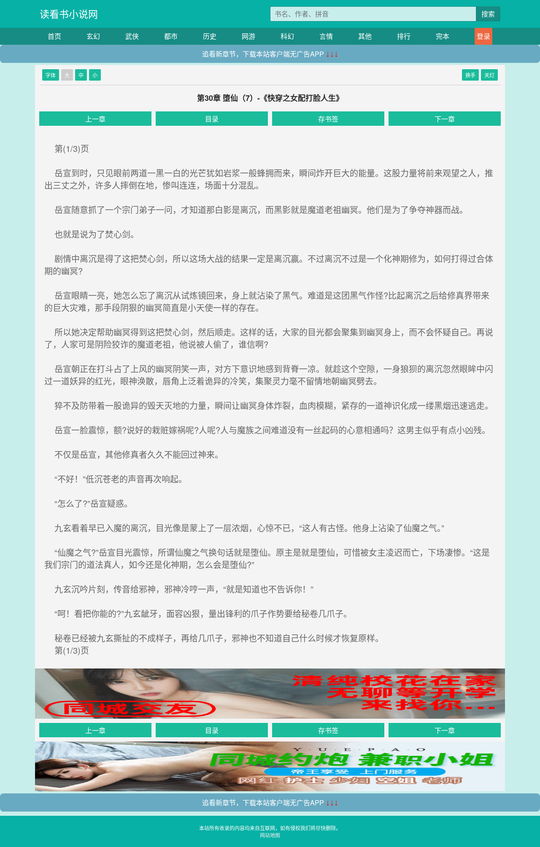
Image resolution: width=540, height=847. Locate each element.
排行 (403, 36)
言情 (326, 36)
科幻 (287, 36)
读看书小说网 (69, 14)
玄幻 (93, 36)
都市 (171, 36)
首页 (54, 36)
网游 (248, 36)
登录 (483, 36)
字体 (51, 74)
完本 (442, 36)
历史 (209, 36)
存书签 (328, 119)
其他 (365, 36)
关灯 (489, 74)
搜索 (488, 14)
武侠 (132, 36)
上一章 (95, 119)
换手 (470, 74)
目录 (212, 119)
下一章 (445, 119)
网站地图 (270, 835)
